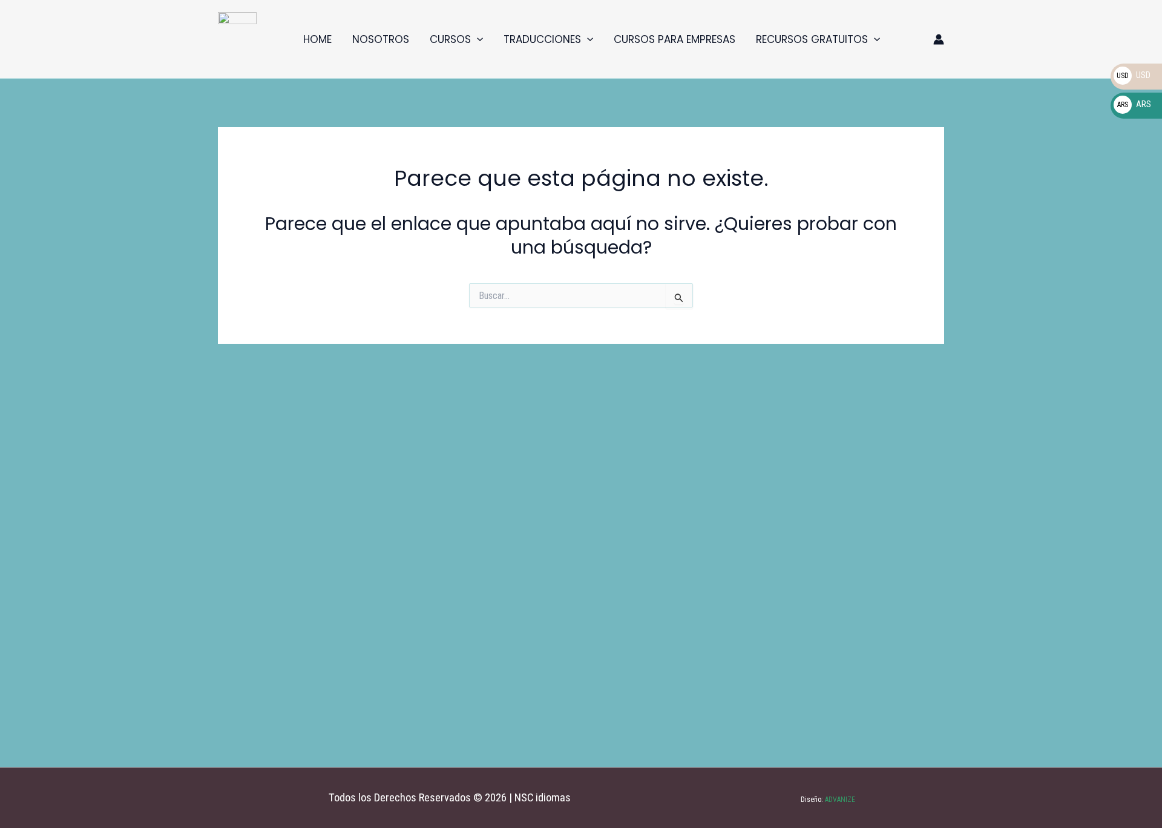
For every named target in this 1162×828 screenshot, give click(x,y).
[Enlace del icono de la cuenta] (938, 39)
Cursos (450, 39)
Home (317, 39)
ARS (1134, 104)
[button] (477, 39)
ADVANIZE (839, 799)
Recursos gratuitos (812, 39)
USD (1134, 75)
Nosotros (380, 39)
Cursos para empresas (674, 39)
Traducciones (542, 39)
